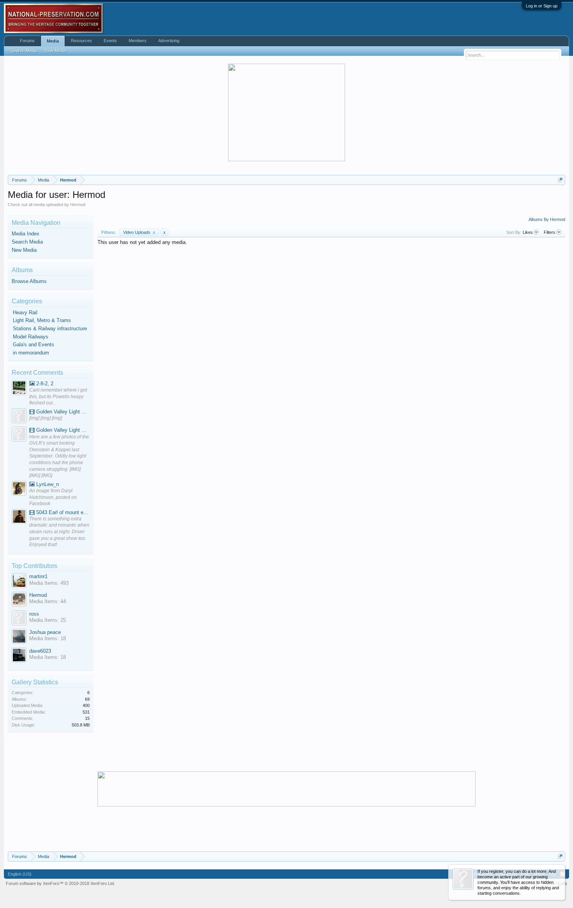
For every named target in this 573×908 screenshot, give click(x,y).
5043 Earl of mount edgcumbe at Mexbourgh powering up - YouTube (62, 512)
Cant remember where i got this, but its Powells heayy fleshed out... (58, 396)
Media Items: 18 (47, 638)
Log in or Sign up (541, 6)
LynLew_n (47, 484)
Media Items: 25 (47, 620)
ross (34, 614)
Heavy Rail (25, 312)
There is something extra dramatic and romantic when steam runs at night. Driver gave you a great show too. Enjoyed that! (59, 532)
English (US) (20, 874)
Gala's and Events (33, 344)
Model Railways (30, 337)
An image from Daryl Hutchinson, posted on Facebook (53, 497)
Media (53, 41)
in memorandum (31, 353)
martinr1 (38, 576)
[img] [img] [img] (45, 418)
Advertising (168, 40)
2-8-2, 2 (44, 383)
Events (110, 40)
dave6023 (40, 651)
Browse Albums (29, 281)
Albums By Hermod (547, 219)
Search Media (27, 242)
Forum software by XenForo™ (60, 883)
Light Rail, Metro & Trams (42, 320)
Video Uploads (139, 232)
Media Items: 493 (49, 583)
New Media (24, 250)
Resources (81, 40)
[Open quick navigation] (560, 179)
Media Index (25, 234)
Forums (27, 40)
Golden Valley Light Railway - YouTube (62, 412)
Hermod (38, 595)
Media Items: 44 (47, 601)
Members (138, 40)
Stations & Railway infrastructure (50, 328)
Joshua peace (45, 632)
